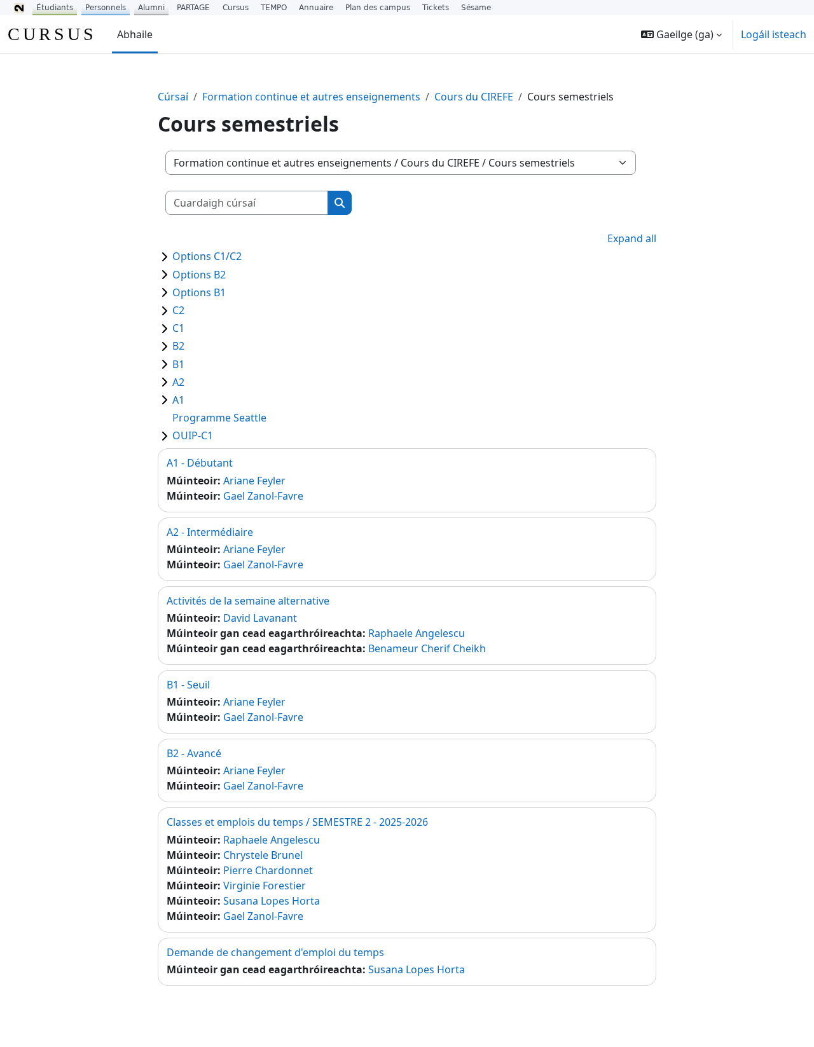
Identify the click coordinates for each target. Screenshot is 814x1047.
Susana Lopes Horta (271, 901)
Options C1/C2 (207, 256)
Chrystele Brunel (263, 855)
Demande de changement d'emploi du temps (275, 952)
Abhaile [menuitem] (135, 34)
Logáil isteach (773, 34)
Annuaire (316, 7)
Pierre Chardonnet (268, 870)
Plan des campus (377, 7)
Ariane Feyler (254, 481)
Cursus (236, 7)
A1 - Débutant (200, 463)
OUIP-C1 (192, 435)
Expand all (631, 238)
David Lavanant (260, 618)
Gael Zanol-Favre (263, 496)
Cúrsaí (173, 97)
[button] (681, 34)
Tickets (435, 7)
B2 (178, 346)
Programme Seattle (219, 418)
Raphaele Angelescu (416, 633)
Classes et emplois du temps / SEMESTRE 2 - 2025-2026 (297, 822)
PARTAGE (193, 7)
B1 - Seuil (188, 685)
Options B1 (199, 292)
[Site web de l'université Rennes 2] (19, 7)
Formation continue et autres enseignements (311, 97)
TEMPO (274, 7)
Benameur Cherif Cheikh (427, 648)
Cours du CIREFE (473, 97)
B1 (178, 364)
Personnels (105, 7)
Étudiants (54, 7)
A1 (178, 400)
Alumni (151, 7)
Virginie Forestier (264, 886)
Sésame (476, 7)
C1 (178, 328)
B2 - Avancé (194, 753)
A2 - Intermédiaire (210, 532)
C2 (178, 310)
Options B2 (199, 275)
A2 (178, 382)
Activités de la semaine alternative (248, 601)
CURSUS (52, 34)
